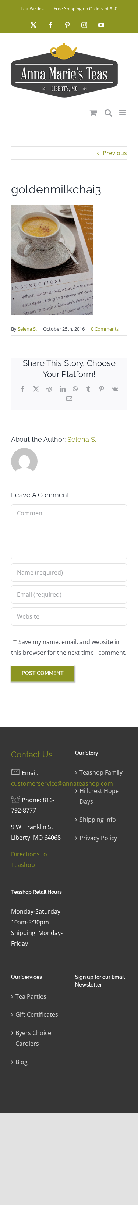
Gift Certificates (36, 1014)
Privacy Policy (98, 838)
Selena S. (27, 329)
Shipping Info (97, 819)
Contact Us (32, 754)
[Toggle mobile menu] (123, 113)
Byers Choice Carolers (33, 1038)
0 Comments (105, 329)
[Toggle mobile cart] (93, 113)
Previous (115, 153)
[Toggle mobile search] (108, 113)
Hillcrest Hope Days (99, 796)
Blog (21, 1062)
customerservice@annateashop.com (62, 783)
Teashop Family (101, 772)
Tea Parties (30, 996)
